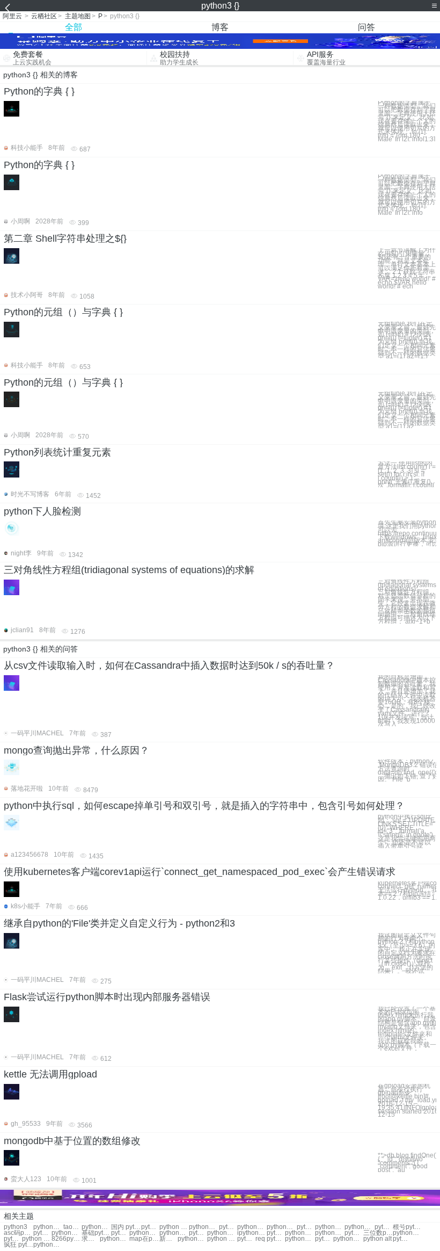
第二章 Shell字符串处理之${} (65, 238)
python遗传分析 (246, 1239)
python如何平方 (42, 1233)
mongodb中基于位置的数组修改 (72, 1141)
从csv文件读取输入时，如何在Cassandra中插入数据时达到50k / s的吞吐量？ (169, 665)
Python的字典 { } (39, 91)
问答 (366, 27)
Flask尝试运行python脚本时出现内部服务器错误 (107, 997)
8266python (66, 1239)
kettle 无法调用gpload (50, 1074)
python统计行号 (359, 1227)
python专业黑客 (324, 1239)
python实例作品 (252, 1227)
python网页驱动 (203, 1227)
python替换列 (66, 1233)
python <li (384, 1227)
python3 (15, 1227)
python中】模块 (407, 1233)
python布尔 (299, 1233)
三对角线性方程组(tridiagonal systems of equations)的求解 (129, 570)
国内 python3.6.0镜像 (126, 1227)
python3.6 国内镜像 (96, 1227)
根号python (407, 1227)
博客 (220, 27)
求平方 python (91, 1239)
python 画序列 (222, 1239)
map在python (144, 1239)
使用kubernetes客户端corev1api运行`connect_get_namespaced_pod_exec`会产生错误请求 (199, 871)
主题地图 (78, 16)
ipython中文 (252, 1233)
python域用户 (48, 1245)
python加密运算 (114, 1239)
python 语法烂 (276, 1233)
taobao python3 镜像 (72, 1227)
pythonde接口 (402, 1239)
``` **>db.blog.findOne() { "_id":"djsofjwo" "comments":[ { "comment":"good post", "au (407, 1161)
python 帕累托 (37, 1239)
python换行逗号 (299, 1239)
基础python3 (96, 1233)
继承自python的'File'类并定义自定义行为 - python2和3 (119, 923)
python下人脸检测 (42, 511)
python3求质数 (174, 1233)
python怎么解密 (120, 1233)
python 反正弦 (228, 1227)
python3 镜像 (48, 1227)
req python (270, 1239)
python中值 (13, 1239)
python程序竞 (348, 1239)
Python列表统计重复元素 (57, 452)
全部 (73, 27)
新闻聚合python (168, 1239)
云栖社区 (44, 16)
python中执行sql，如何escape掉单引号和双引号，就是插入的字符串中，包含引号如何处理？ (204, 805)
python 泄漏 (174, 1227)
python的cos (329, 1227)
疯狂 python (18, 1245)
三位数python (378, 1233)
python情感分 (222, 1233)
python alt (377, 1239)
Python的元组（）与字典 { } (63, 312)
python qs (353, 1233)
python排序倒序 (281, 1227)
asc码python (18, 1233)
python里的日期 (329, 1233)
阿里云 (12, 16)
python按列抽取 (192, 1239)
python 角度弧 (150, 1227)
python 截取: (306, 1227)
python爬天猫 (198, 1233)
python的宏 (144, 1233)
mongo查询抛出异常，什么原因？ (76, 750)
